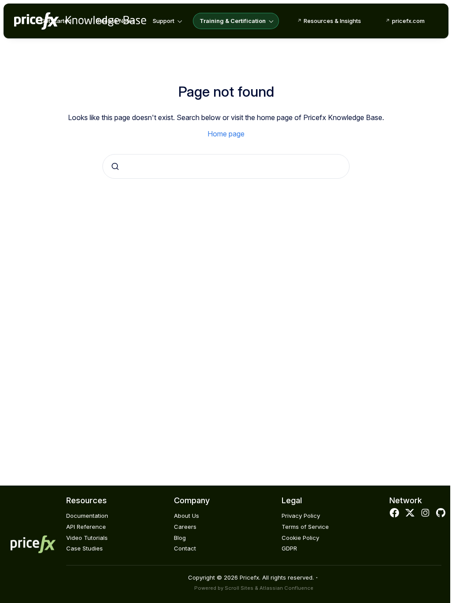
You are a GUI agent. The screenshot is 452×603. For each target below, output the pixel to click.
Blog (180, 537)
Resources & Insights (332, 20)
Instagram (425, 513)
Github (441, 513)
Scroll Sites (239, 588)
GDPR (289, 548)
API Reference (86, 526)
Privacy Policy (301, 515)
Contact (185, 548)
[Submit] (115, 166)
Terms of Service (305, 526)
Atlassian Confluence (286, 588)
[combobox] (226, 166)
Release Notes (115, 20)
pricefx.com (408, 20)
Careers (185, 526)
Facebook (394, 513)
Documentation (87, 515)
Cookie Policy (300, 537)
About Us (186, 515)
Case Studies (84, 548)
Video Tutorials (87, 537)
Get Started (56, 20)
